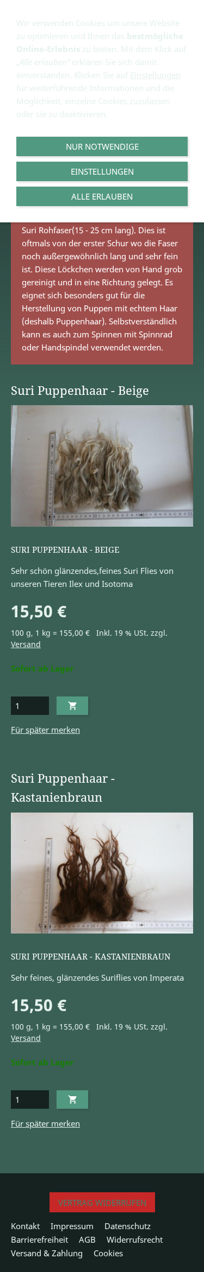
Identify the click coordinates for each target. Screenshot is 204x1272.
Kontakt (25, 1225)
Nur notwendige (102, 146)
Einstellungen (155, 74)
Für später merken (45, 729)
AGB (87, 1239)
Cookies (108, 1253)
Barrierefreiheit (39, 1239)
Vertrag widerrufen (102, 1202)
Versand (26, 644)
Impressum (72, 1225)
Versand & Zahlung (47, 1253)
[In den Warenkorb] (72, 705)
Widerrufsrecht (135, 1239)
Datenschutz (127, 1225)
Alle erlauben (102, 196)
